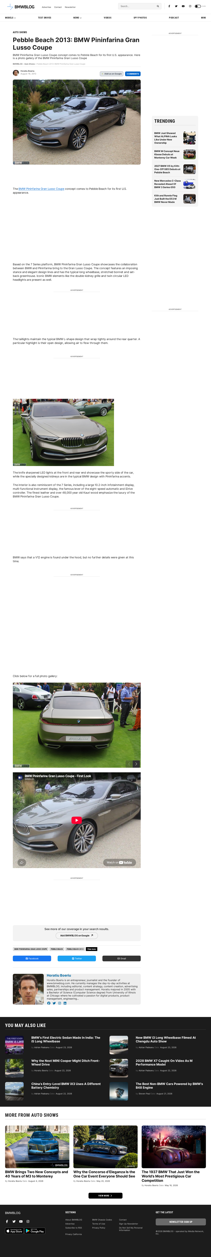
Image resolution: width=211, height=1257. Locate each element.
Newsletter (70, 7)
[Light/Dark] (198, 6)
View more (104, 1195)
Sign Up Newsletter (128, 1223)
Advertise (46, 7)
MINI (203, 17)
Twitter (78, 958)
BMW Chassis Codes (102, 1219)
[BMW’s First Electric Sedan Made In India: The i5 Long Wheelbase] (14, 1037)
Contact (58, 7)
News (76, 17)
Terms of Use (98, 1223)
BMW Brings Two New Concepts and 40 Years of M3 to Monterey (36, 1174)
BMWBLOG (18, 64)
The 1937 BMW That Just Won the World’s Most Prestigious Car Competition (171, 1176)
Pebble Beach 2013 (75, 949)
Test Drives (44, 17)
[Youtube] (183, 6)
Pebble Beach (57, 949)
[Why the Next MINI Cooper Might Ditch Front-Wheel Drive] (14, 1060)
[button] (136, 764)
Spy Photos (140, 17)
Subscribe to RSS (73, 1227)
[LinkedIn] (65, 1003)
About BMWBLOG (73, 1219)
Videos (107, 17)
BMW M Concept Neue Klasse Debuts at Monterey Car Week (166, 154)
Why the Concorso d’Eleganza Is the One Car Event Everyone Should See (104, 1174)
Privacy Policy (98, 1227)
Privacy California (73, 1234)
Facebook (33, 958)
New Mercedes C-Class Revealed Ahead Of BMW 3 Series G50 (167, 184)
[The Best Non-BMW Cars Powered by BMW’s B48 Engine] (119, 1083)
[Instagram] (190, 6)
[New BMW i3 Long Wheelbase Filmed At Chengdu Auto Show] (119, 1037)
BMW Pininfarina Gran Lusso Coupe (41, 188)
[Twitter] (176, 6)
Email (123, 958)
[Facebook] (169, 6)
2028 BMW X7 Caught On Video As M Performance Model (164, 1062)
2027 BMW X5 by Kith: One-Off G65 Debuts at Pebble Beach (167, 169)
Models (9, 17)
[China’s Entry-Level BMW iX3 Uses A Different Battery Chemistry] (14, 1083)
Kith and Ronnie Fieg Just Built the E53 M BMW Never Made (165, 198)
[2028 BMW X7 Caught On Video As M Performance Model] (119, 1060)
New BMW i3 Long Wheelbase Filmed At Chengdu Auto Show (166, 1039)
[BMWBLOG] (30, 1213)
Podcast (174, 17)
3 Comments (133, 74)
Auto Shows (20, 32)
